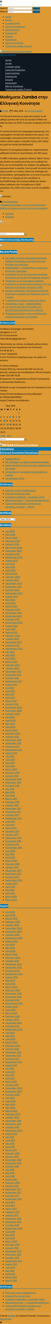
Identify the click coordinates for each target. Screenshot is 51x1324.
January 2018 (12, 805)
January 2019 (11, 775)
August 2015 (11, 883)
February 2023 (12, 635)
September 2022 (13, 648)
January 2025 (12, 580)
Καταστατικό (11, 39)
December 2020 (13, 707)
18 (8, 424)
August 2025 (11, 560)
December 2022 (13, 642)
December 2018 (13, 779)
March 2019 (11, 769)
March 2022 (11, 661)
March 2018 (11, 798)
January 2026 (12, 544)
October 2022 (12, 645)
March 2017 (11, 828)
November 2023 (13, 616)
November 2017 (13, 811)
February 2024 (12, 609)
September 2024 (14, 593)
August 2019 (11, 753)
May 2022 (10, 655)
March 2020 (11, 730)
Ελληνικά (9, 216)
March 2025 (11, 573)
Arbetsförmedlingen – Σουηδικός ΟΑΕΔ (25, 497)
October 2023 (12, 619)
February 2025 (12, 576)
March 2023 (11, 632)
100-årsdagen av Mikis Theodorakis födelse (27, 462)
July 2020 (10, 717)
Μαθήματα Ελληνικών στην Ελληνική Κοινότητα (23, 205)
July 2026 (10, 531)
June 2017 (10, 821)
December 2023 (13, 612)
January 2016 (12, 867)
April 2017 (10, 824)
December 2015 (13, 870)
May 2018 (10, 792)
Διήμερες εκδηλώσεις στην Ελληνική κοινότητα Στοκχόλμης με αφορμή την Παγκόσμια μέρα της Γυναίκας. (27, 294)
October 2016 (12, 844)
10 (4, 420)
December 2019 (13, 740)
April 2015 (10, 893)
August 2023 (11, 625)
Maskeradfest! (12, 458)
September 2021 (13, 681)
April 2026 (10, 534)
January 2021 (11, 704)
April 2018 (10, 795)
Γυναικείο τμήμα (12, 23)
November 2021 (13, 674)
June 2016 (10, 850)
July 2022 (10, 652)
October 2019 (12, 746)
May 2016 (10, 854)
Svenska (9, 213)
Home (8, 16)
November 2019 (13, 743)
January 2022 (12, 668)
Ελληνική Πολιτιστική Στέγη (17, 493)
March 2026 (11, 537)
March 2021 (11, 700)
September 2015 (13, 880)
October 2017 (12, 815)
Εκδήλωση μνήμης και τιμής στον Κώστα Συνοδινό (23, 208)
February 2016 (12, 864)
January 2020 (12, 736)
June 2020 (10, 720)
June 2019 (10, 759)
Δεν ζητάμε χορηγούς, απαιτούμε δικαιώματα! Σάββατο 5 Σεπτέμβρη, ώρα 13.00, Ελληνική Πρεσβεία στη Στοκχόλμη (26, 261)
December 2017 (13, 808)
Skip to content (8, 54)
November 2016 (13, 841)
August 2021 (11, 684)
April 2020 (10, 727)
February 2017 (12, 831)
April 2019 (10, 766)
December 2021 (13, 671)
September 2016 (13, 847)
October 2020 (12, 713)
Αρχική (8, 20)
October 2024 (12, 590)
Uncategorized (10, 201)
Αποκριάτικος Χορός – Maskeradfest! (23, 303)
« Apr (2, 435)
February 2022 (12, 665)
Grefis (5, 110)
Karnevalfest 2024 (14, 478)
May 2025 (10, 567)
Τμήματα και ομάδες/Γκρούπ (18, 46)
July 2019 (9, 756)
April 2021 (10, 697)
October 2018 (12, 785)
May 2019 (9, 762)
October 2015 (12, 877)
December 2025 (13, 547)
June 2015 (10, 886)
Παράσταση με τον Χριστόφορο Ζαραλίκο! (24, 280)
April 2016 (10, 857)
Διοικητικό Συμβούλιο (15, 26)
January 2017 (12, 834)
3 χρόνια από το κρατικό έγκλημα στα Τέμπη (25, 300)
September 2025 (14, 557)
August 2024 (11, 596)
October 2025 (12, 554)
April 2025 (10, 570)
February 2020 (12, 733)
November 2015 (13, 873)
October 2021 (12, 678)
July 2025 (10, 563)
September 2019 (13, 749)
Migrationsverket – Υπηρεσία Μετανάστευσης (27, 500)
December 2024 (13, 583)
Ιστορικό (9, 36)
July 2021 (9, 687)
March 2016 (11, 860)
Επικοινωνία (11, 33)
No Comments (34, 110)
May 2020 (10, 723)
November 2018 (13, 782)
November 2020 (13, 710)
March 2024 (11, 606)
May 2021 (9, 694)
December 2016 (13, 837)
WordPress (5, 1319)
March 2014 (11, 899)
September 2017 (13, 818)
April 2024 (10, 603)
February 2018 (12, 802)
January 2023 (12, 638)
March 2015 (11, 896)
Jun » (9, 435)
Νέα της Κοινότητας (14, 42)
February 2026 (12, 541)
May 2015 (10, 890)
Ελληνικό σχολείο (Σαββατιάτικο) (20, 490)
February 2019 (12, 772)
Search (3, 8)
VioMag (11, 1315)
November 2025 (13, 550)
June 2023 (10, 629)
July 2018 (9, 789)
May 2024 (10, 599)
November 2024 (13, 586)
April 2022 (10, 658)
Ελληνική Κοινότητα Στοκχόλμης (19, 452)
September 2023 (13, 622)
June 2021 (10, 691)
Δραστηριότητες (12, 29)
